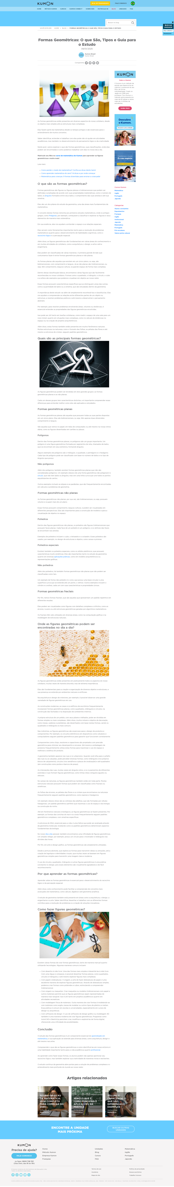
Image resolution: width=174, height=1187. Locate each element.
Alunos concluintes (121, 208)
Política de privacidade (137, 1169)
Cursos (63, 9)
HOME (39, 9)
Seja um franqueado (100, 3)
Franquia (118, 214)
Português (118, 196)
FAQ (97, 1159)
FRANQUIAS (167, 33)
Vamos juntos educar (122, 233)
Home (45, 1149)
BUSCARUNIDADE (168, 26)
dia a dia (48, 834)
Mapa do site (96, 1175)
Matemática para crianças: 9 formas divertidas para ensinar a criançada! (70, 176)
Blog (114, 9)
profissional (95, 1050)
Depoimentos (119, 211)
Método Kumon (51, 9)
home (56, 28)
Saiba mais (125, 108)
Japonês (118, 222)
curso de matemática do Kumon (69, 156)
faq (131, 9)
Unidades (99, 1149)
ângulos (48, 196)
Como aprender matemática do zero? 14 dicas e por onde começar (68, 173)
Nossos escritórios (135, 1172)
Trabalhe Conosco (135, 1175)
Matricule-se (103, 9)
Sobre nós (90, 9)
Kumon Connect (76, 9)
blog (64, 28)
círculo (40, 476)
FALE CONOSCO (168, 30)
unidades (123, 9)
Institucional (119, 219)
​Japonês (118, 198)
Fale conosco (121, 3)
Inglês (117, 193)
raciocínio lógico (44, 236)
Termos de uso (96, 1169)
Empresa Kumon (49, 1156)
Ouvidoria (95, 1172)
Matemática (119, 190)
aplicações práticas (62, 557)
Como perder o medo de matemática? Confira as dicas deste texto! (68, 170)
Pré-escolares (120, 230)
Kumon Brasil (90, 54)
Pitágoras (53, 216)
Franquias (46, 1159)
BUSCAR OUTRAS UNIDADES (120, 1129)
